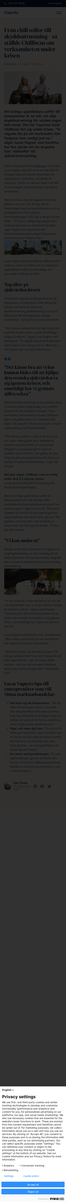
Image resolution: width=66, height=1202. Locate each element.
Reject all (33, 1191)
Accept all (33, 1184)
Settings (9, 1176)
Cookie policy (31, 1176)
